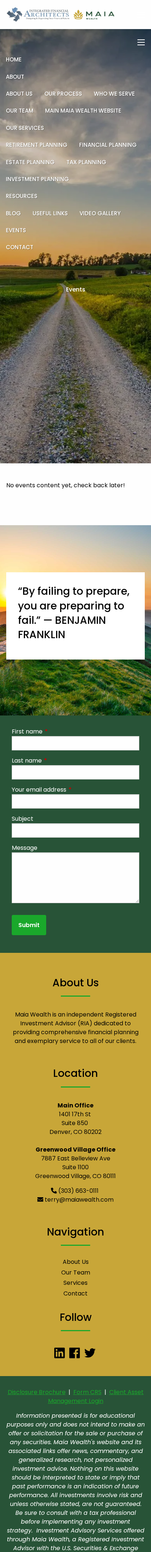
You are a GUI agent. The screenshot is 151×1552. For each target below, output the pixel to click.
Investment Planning (37, 179)
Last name (56, 760)
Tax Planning (86, 162)
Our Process (63, 94)
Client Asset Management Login (96, 1396)
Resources (21, 196)
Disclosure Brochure (37, 1392)
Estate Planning (30, 162)
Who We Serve (114, 94)
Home (14, 59)
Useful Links (50, 213)
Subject (22, 818)
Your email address (68, 789)
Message (24, 848)
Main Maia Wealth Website (83, 110)
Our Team (19, 110)
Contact (19, 247)
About (15, 77)
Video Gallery (100, 213)
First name (56, 731)
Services (75, 1283)
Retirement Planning (36, 145)
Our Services (25, 128)
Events (16, 230)
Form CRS (87, 1392)
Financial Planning (108, 145)
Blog (13, 213)
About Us (19, 94)
